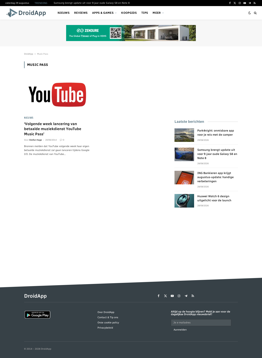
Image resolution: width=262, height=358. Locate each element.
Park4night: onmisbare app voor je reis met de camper (215, 132)
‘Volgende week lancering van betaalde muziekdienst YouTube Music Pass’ (52, 129)
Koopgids (129, 12)
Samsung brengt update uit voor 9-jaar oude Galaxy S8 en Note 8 (92, 2)
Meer (157, 12)
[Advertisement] (206, 86)
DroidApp (28, 54)
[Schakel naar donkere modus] (249, 12)
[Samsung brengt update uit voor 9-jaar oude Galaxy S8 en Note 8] (184, 154)
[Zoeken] (255, 13)
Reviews (81, 12)
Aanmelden (180, 329)
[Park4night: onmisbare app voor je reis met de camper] (184, 135)
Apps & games (103, 12)
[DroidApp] (27, 13)
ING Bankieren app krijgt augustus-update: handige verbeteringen (215, 177)
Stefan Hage (35, 140)
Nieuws (64, 12)
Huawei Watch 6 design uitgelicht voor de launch (214, 198)
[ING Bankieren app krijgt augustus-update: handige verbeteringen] (184, 177)
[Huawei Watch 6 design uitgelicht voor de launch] (184, 201)
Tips (144, 12)
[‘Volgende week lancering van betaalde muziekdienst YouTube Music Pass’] (57, 94)
